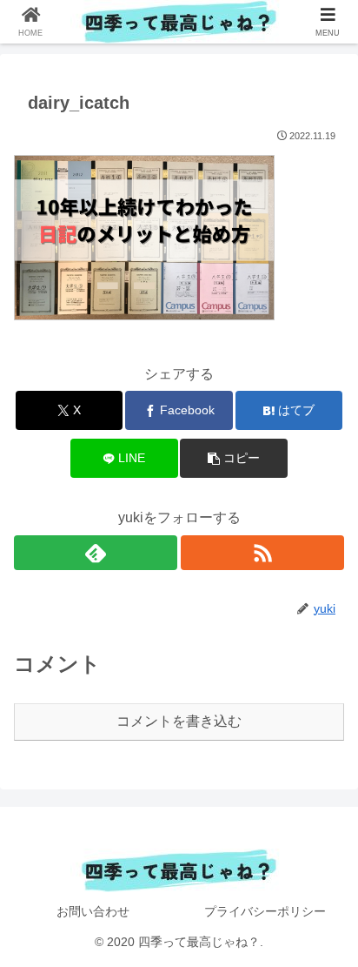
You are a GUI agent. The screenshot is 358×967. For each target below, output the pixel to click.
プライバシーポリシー (265, 911)
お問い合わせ (92, 911)
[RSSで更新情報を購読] (262, 552)
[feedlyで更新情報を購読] (95, 552)
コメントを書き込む (179, 721)
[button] (234, 458)
